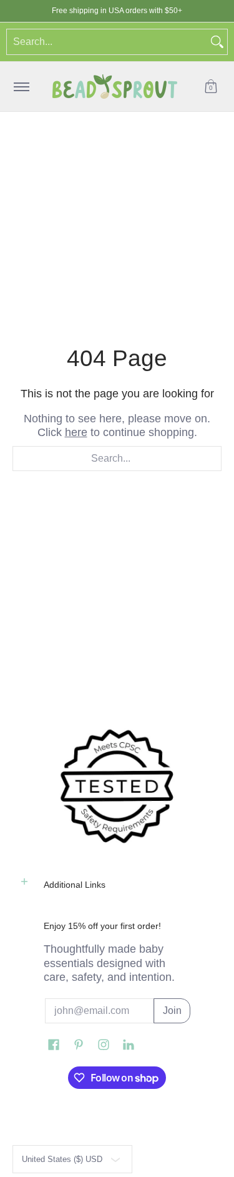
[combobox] (107, 41)
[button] (211, 86)
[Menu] (20, 86)
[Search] (217, 41)
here (76, 432)
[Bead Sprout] (114, 86)
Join (172, 1010)
